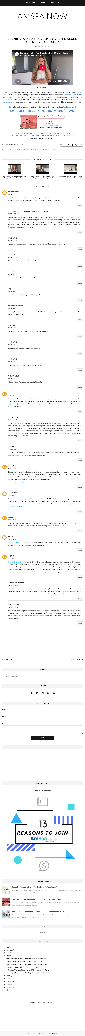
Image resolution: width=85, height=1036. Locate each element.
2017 (6, 947)
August (9, 950)
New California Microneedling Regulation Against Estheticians (36, 899)
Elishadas (11, 466)
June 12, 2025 (12, 395)
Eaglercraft (39, 616)
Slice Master (17, 594)
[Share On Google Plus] (76, 145)
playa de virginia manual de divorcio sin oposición (28, 211)
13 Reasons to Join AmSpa (42, 790)
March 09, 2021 (13, 194)
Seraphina (12, 536)
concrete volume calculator (18, 455)
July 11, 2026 (11, 558)
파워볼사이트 (12, 238)
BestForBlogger (52, 1033)
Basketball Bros (14, 543)
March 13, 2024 (12, 240)
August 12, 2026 (13, 585)
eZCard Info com (57, 526)
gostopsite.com (14, 255)
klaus (10, 393)
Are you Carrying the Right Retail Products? (22, 967)
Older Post (76, 659)
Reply (80, 205)
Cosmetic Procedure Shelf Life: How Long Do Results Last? (34, 887)
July (8, 953)
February (10, 984)
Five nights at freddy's (17, 562)
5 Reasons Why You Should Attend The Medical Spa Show (27, 970)
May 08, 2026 (12, 468)
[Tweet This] (68, 145)
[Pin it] (81, 145)
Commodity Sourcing (16, 506)
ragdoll (11, 556)
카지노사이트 (12, 325)
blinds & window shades (68, 198)
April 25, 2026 (12, 449)
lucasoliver (12, 493)
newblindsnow (13, 192)
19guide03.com (14, 289)
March (9, 981)
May (8, 976)
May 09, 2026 (12, 495)
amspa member (15, 150)
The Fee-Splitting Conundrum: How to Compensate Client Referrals (38, 911)
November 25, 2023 (14, 213)
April (8, 978)
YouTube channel (69, 107)
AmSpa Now (42, 16)
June (8, 956)
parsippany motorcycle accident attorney (23, 482)
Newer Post (9, 659)
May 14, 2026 (12, 519)
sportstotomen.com (16, 272)
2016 (6, 990)
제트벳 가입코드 (13, 376)
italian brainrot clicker (68, 433)
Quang (10, 517)
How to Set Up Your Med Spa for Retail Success (24, 961)
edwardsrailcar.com (16, 306)
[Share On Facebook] (72, 145)
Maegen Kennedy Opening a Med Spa (40, 150)
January (9, 987)
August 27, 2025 (13, 419)
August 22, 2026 (13, 607)
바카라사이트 (12, 342)
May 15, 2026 (12, 539)
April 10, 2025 (12, 327)
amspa (42, 932)
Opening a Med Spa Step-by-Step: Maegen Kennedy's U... (27, 958)
